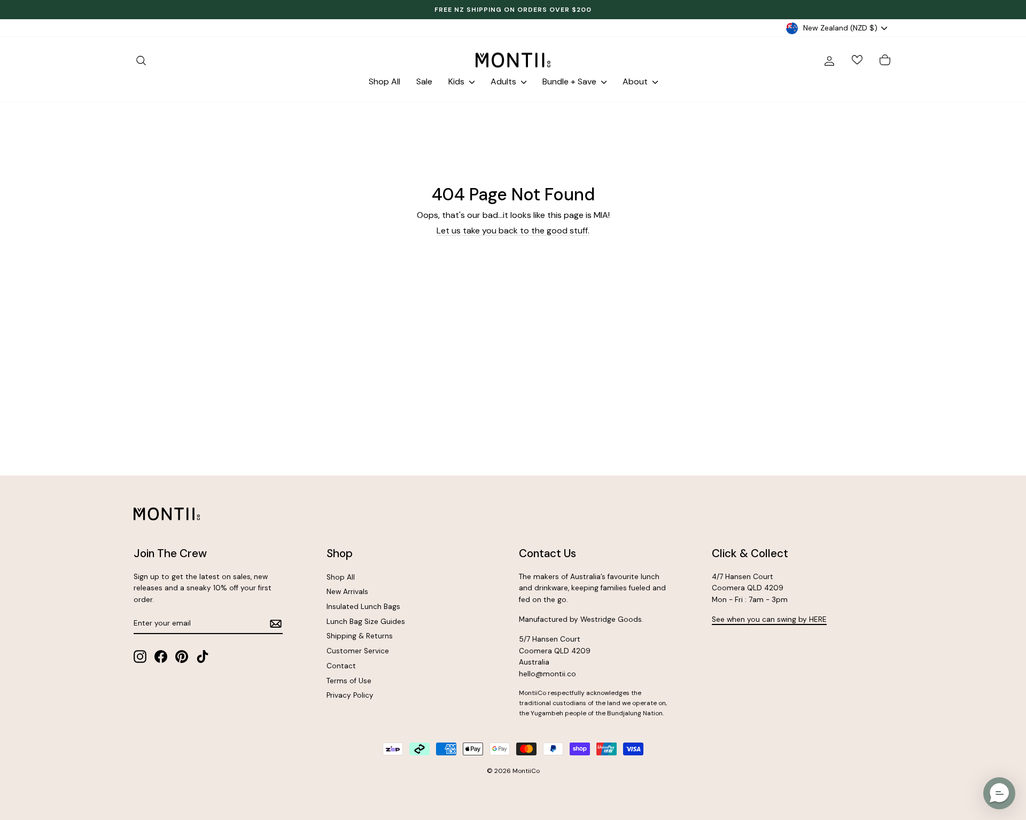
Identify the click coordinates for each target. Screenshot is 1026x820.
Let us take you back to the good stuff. (513, 230)
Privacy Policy (350, 695)
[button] (999, 793)
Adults (504, 81)
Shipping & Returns (360, 636)
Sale (424, 81)
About (636, 81)
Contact (341, 665)
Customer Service (358, 650)
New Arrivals (347, 591)
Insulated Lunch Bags (363, 606)
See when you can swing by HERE (769, 619)
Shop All (384, 81)
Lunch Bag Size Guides (366, 621)
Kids (457, 81)
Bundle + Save (570, 81)
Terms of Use (349, 680)
